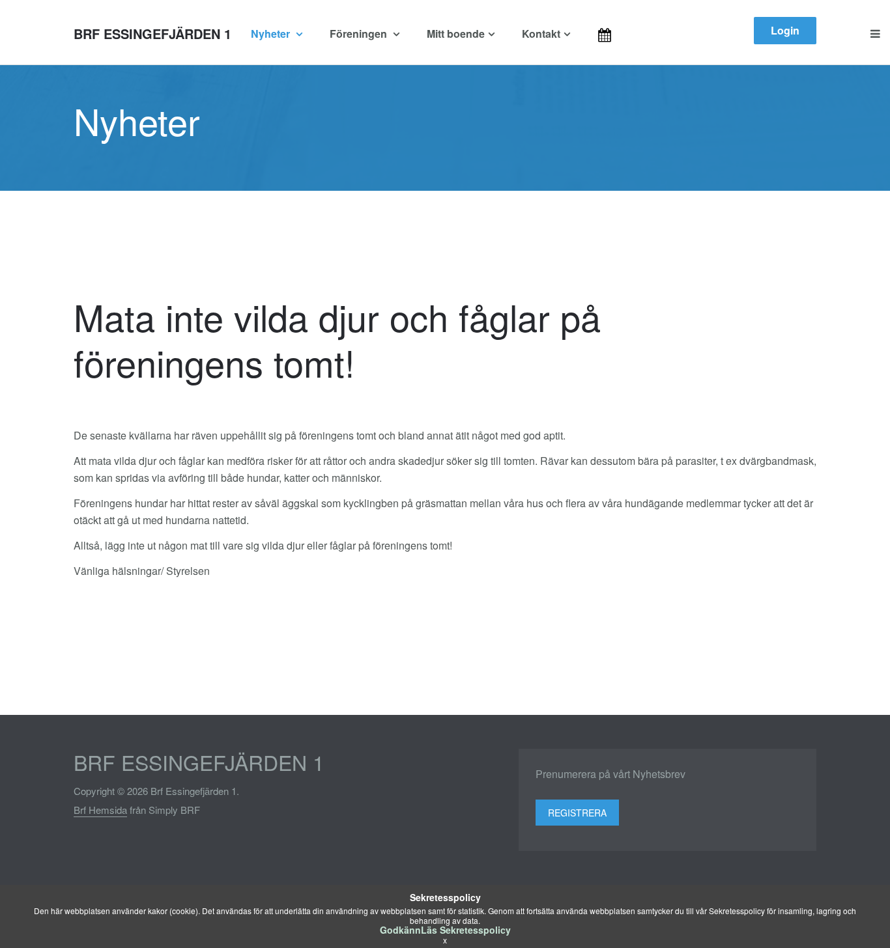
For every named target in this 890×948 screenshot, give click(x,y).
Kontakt (541, 33)
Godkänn (400, 929)
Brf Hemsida (100, 809)
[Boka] (621, 34)
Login (785, 30)
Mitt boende (456, 33)
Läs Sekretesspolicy (466, 929)
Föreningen (360, 33)
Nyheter (272, 33)
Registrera (577, 812)
